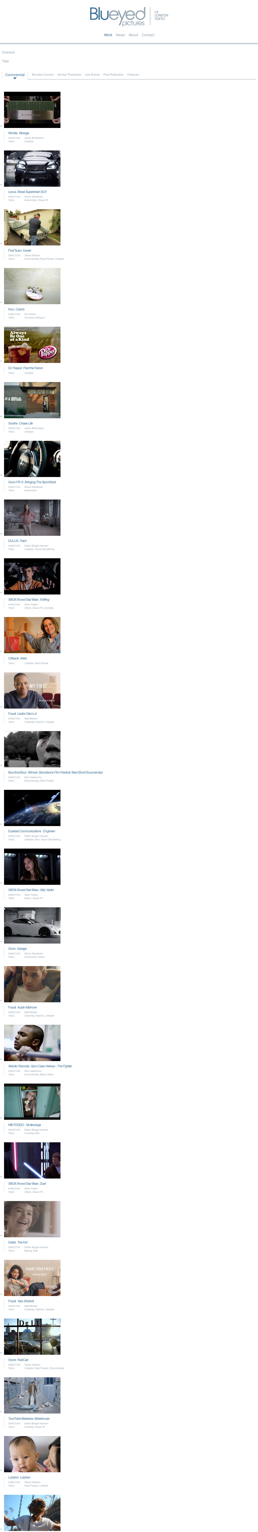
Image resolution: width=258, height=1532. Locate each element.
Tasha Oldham (32, 255)
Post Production (113, 74)
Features (133, 74)
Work (108, 34)
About (133, 34)
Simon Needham (33, 196)
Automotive (30, 200)
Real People (47, 258)
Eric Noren (30, 314)
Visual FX (43, 200)
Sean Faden (31, 604)
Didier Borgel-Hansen (36, 545)
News (120, 34)
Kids (37, 839)
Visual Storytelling (44, 549)
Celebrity (29, 721)
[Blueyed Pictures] (129, 25)
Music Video (47, 1074)
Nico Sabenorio (33, 777)
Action (27, 607)
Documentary (31, 258)
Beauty (28, 1250)
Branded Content (43, 74)
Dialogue (40, 317)
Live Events (92, 74)
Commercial (15, 74)
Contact (148, 34)
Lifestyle (28, 141)
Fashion (39, 721)
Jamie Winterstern (34, 137)
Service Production (69, 74)
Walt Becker (30, 718)
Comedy (28, 317)
